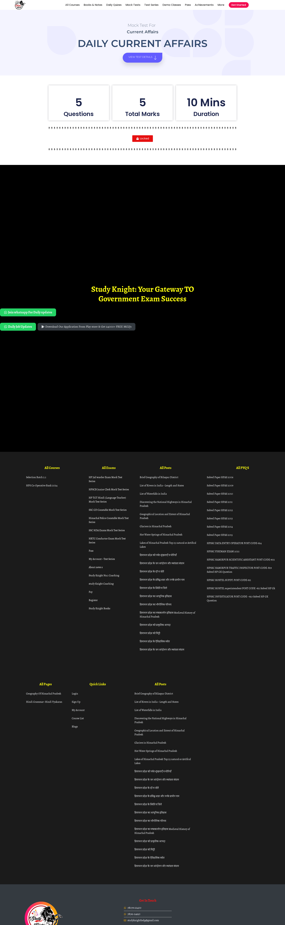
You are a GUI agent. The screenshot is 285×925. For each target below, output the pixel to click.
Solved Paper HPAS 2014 (220, 527)
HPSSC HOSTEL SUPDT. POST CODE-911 (229, 580)
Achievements (204, 5)
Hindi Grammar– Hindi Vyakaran (44, 702)
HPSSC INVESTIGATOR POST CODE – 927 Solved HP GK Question (237, 598)
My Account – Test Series (102, 559)
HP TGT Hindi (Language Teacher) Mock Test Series (107, 500)
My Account (78, 710)
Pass (188, 5)
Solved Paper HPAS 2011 (220, 502)
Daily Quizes (114, 5)
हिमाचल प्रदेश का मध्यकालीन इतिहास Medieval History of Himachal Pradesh (167, 615)
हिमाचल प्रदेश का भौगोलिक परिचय (155, 604)
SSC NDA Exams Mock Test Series (107, 530)
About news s (96, 567)
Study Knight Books (99, 608)
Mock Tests (133, 5)
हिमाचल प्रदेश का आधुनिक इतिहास (156, 596)
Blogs (75, 726)
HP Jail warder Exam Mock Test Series (105, 479)
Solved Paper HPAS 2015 (220, 535)
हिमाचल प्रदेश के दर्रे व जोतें (152, 571)
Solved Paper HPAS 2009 (220, 485)
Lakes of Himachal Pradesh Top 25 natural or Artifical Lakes (168, 545)
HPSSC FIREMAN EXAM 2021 (223, 551)
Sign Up (76, 702)
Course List (78, 718)
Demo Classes (171, 5)
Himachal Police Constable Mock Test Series (109, 520)
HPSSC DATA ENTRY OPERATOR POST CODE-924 (234, 543)
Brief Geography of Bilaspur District (159, 477)
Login (75, 694)
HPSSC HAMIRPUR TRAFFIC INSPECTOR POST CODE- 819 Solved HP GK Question (239, 570)
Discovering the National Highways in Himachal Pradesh (166, 504)
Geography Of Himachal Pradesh (43, 694)
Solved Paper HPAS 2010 (220, 494)
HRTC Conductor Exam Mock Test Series (107, 540)
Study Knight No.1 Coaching (104, 575)
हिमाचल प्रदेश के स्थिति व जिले (153, 588)
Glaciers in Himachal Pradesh (156, 526)
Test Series (151, 5)
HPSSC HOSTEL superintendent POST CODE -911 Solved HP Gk (241, 588)
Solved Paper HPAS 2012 (220, 510)
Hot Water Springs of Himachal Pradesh (161, 535)
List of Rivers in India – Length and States (162, 485)
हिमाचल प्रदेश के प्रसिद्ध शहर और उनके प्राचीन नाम (162, 580)
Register (93, 600)
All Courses (72, 5)
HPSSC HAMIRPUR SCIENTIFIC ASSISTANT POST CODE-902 (241, 560)
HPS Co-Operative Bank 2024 (41, 485)
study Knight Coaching (101, 584)
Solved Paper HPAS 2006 (220, 477)
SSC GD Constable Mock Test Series (108, 510)
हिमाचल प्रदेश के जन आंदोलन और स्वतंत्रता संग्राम (162, 563)
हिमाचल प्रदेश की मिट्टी (150, 633)
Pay (91, 592)
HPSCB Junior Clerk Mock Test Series (109, 489)
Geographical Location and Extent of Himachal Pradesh (165, 516)
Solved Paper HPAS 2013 (220, 518)
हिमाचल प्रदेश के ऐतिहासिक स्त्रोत (155, 641)
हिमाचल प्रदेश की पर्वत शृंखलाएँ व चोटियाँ (158, 555)
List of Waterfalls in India (153, 494)
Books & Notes (93, 5)
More (221, 5)
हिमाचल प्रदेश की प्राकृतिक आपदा (155, 625)
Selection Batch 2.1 (36, 477)
